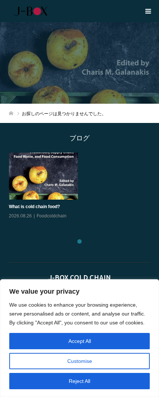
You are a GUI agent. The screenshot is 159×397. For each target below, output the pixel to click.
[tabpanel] (81, 191)
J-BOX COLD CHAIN (79, 277)
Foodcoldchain (52, 215)
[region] (79, 338)
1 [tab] (79, 241)
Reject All (79, 381)
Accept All (79, 341)
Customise (79, 361)
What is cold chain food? (34, 206)
